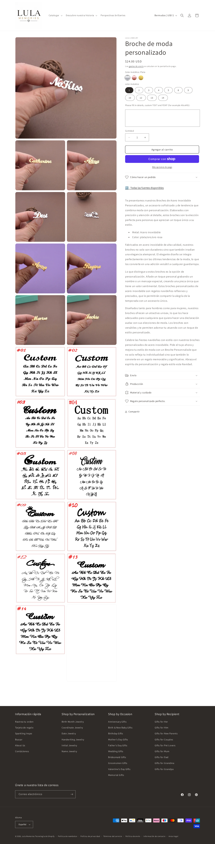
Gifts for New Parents (166, 733)
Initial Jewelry (69, 745)
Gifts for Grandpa (164, 769)
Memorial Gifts (116, 775)
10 (130, 97)
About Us (20, 745)
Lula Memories (28, 836)
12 (141, 97)
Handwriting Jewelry (73, 739)
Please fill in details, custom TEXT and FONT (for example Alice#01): (157, 105)
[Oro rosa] (134, 77)
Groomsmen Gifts (117, 763)
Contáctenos (22, 751)
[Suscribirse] (71, 794)
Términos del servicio (112, 836)
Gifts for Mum (162, 751)
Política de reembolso (67, 836)
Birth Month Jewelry (73, 721)
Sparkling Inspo (23, 733)
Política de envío (132, 836)
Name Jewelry (69, 751)
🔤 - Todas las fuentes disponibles (144, 188)
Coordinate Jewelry (72, 727)
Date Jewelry (69, 733)
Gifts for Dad (161, 757)
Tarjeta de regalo (24, 727)
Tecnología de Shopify (45, 836)
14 (163, 97)
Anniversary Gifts (117, 721)
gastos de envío (136, 66)
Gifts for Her (161, 721)
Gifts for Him (161, 727)
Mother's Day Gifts (118, 739)
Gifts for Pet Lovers (165, 745)
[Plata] (127, 77)
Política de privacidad (90, 836)
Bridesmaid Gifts (117, 757)
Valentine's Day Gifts (119, 769)
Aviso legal (173, 836)
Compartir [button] (134, 411)
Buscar (19, 739)
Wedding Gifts (115, 751)
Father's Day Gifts (117, 745)
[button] (55, 15)
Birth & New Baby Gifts (120, 727)
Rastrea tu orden (24, 721)
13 (152, 97)
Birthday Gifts (115, 733)
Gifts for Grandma (164, 763)
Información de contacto (154, 836)
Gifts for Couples (164, 739)
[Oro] (141, 77)
